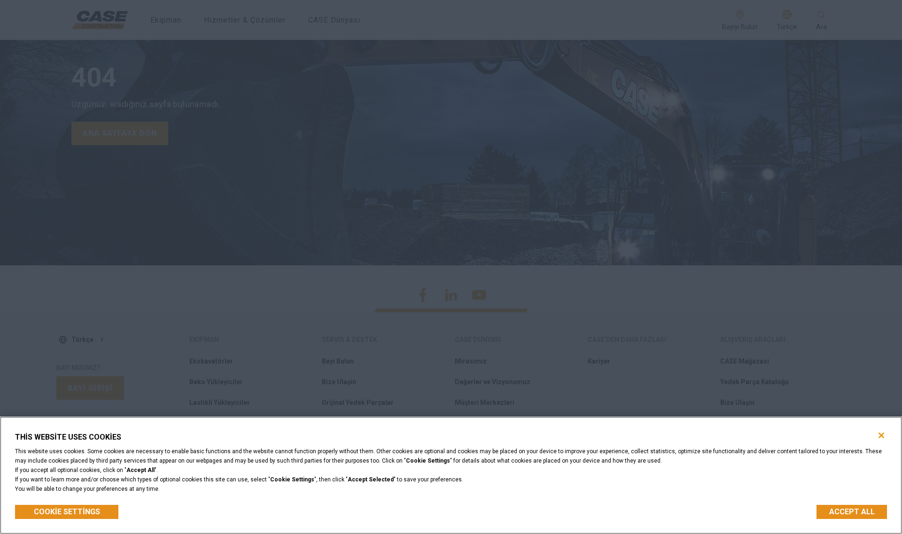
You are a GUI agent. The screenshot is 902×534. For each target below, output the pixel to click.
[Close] (881, 435)
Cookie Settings (67, 511)
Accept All (852, 511)
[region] (451, 475)
